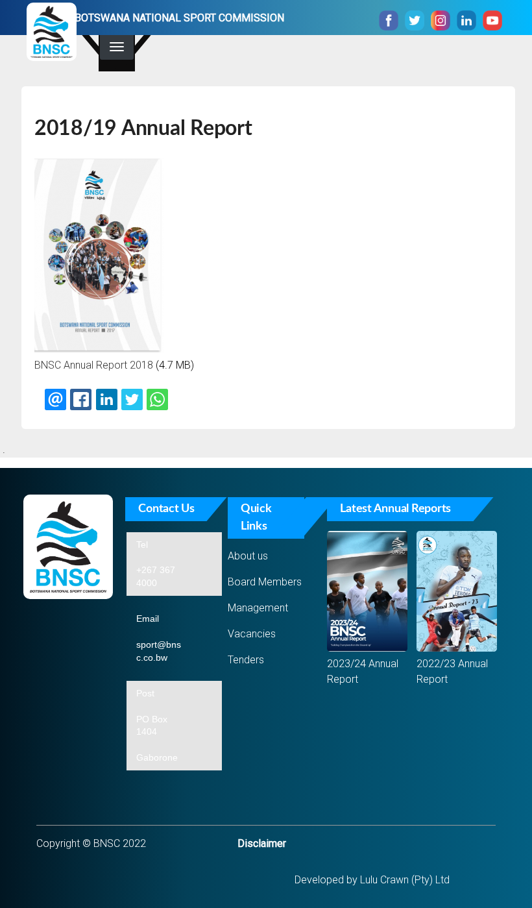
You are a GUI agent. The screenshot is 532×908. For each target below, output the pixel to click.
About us (248, 556)
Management (258, 608)
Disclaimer (261, 843)
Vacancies (252, 634)
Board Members (265, 582)
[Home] (52, 34)
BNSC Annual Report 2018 (93, 365)
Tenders (246, 660)
